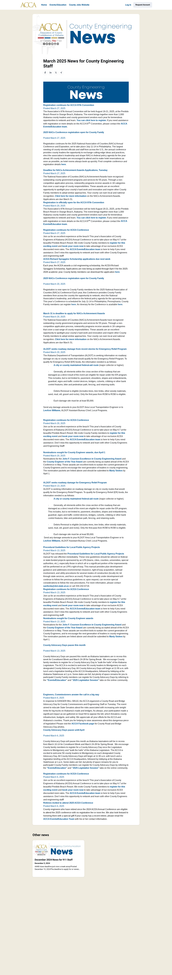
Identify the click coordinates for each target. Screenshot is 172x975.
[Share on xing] (61, 72)
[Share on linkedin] (50, 72)
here (73, 304)
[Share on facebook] (45, 72)
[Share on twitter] (56, 72)
